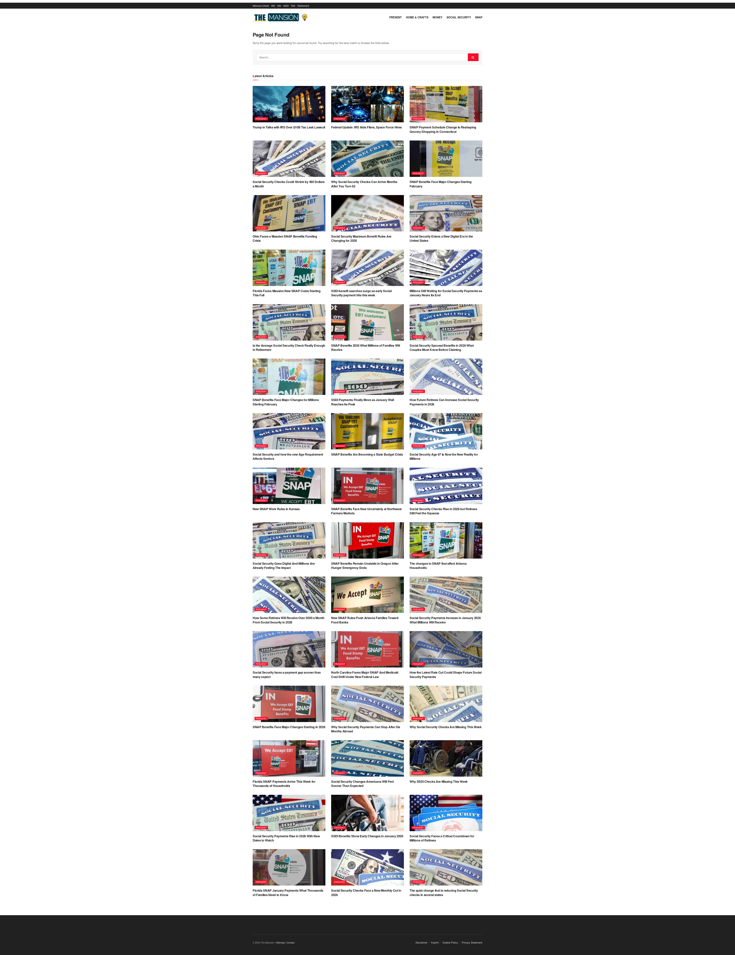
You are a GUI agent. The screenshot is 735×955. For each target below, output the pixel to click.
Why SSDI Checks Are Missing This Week (439, 781)
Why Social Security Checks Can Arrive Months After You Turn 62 (364, 184)
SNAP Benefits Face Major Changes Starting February (441, 184)
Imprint (435, 942)
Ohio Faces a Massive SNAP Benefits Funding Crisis (285, 238)
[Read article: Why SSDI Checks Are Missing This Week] (446, 758)
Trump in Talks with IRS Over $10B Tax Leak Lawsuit (289, 127)
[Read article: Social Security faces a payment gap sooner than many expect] (289, 649)
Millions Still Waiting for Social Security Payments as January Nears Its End (446, 293)
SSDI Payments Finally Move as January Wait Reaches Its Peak (362, 402)
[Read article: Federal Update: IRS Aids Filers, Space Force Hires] (367, 104)
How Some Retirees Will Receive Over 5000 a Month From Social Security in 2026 (288, 620)
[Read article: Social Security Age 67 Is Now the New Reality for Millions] (446, 431)
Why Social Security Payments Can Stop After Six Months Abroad (365, 729)
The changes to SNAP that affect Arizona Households (438, 565)
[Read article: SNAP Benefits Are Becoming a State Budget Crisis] (367, 431)
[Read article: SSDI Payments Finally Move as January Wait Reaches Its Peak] (367, 377)
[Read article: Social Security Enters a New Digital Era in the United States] (446, 213)
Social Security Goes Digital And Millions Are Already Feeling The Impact (284, 565)
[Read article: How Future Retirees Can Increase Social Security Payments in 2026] (446, 377)
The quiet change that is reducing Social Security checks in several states (444, 892)
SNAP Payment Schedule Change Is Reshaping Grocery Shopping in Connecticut (443, 129)
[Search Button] (473, 57)
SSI (279, 5)
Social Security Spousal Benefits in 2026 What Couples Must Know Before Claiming (442, 347)
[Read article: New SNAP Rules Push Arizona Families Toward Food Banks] (367, 595)
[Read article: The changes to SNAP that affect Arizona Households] (446, 540)
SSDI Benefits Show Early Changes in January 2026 (367, 836)
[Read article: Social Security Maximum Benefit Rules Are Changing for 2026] (367, 213)
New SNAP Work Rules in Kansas (276, 509)
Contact (291, 942)
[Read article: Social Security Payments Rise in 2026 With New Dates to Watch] (289, 813)
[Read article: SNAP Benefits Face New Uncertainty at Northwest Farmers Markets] (367, 486)
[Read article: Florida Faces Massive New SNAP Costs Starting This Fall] (289, 268)
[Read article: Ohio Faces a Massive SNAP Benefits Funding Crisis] (289, 213)
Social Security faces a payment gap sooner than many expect (287, 674)
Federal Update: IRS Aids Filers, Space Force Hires (366, 127)
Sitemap (280, 942)
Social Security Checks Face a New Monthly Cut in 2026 (366, 892)
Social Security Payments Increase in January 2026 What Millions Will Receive (445, 620)
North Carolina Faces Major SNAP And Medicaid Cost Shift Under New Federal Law (364, 674)
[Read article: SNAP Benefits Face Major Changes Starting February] (446, 159)
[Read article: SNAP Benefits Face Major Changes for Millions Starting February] (289, 377)
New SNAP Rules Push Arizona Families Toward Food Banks (364, 620)
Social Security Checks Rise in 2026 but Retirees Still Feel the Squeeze (443, 511)
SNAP (478, 17)
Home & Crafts (417, 17)
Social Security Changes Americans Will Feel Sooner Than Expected (362, 783)
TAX (293, 5)
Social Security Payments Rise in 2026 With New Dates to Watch (286, 838)
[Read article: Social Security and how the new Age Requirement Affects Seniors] (289, 431)
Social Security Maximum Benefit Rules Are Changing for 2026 (361, 238)
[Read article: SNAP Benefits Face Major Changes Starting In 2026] (289, 704)
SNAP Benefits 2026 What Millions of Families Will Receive (365, 347)
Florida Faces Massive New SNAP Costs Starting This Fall (287, 293)
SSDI (286, 5)
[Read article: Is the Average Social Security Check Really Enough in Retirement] (289, 322)
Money (437, 17)
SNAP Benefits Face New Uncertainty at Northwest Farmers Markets (366, 511)
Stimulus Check (261, 5)
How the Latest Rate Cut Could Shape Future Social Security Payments (445, 674)
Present (395, 17)
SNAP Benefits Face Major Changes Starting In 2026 (289, 727)
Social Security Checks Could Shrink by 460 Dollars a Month (289, 184)
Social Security (459, 17)
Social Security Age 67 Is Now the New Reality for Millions (444, 456)
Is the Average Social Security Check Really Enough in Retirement (289, 347)
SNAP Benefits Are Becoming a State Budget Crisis (367, 454)
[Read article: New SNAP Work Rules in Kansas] (289, 486)
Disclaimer (421, 942)
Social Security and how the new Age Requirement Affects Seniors (288, 456)
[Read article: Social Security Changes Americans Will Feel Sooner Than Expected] (367, 758)
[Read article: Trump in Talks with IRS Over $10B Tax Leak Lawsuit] (289, 104)
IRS (273, 5)
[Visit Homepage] (281, 17)
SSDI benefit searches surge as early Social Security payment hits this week (361, 293)
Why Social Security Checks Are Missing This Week (446, 727)
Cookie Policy (450, 942)
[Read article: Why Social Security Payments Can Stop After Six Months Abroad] (367, 704)
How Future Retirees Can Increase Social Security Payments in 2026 (444, 402)
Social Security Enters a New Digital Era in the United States (441, 238)
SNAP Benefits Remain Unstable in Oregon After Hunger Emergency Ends (365, 565)
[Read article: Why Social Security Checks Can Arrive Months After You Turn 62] (367, 159)
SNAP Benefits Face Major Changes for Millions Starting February (286, 402)
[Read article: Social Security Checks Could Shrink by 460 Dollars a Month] (289, 159)
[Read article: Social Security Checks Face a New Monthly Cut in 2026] (367, 867)
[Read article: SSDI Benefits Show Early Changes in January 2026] (367, 813)
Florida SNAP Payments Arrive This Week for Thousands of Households (284, 783)
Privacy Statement (472, 942)
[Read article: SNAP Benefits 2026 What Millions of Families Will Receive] (367, 322)
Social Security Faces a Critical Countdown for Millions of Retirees (442, 838)
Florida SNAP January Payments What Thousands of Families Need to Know (288, 892)
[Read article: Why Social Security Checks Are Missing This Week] (446, 704)
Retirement (303, 5)
